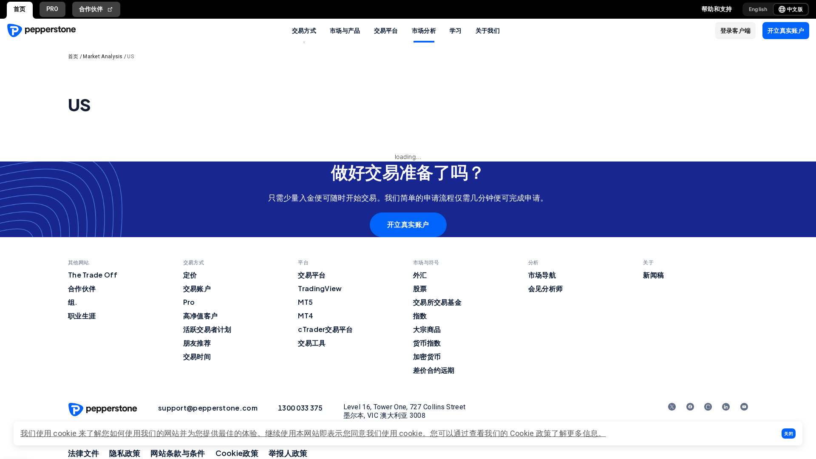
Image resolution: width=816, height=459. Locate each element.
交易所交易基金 (437, 302)
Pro (189, 302)
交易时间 (197, 356)
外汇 (420, 274)
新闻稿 (653, 274)
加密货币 (427, 356)
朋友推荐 (197, 342)
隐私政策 (124, 453)
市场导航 (542, 274)
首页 (20, 9)
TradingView (320, 288)
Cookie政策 (236, 453)
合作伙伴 (91, 9)
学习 (456, 30)
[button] (789, 433)
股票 (420, 288)
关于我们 (488, 30)
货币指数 (427, 342)
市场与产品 (345, 30)
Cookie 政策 (531, 433)
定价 (190, 274)
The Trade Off (92, 274)
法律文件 (83, 453)
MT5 (305, 302)
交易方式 (304, 30)
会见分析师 (545, 288)
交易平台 (386, 30)
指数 (420, 315)
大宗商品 (427, 329)
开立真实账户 (408, 225)
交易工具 (312, 342)
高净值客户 (200, 315)
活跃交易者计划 (207, 329)
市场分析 (424, 30)
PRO (52, 9)
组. (73, 302)
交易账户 (197, 288)
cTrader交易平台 (325, 329)
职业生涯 (82, 315)
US (130, 57)
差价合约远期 (434, 370)
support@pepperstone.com (208, 407)
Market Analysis (103, 57)
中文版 (795, 9)
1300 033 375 (300, 407)
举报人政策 (288, 453)
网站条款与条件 (177, 453)
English (758, 9)
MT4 (305, 315)
